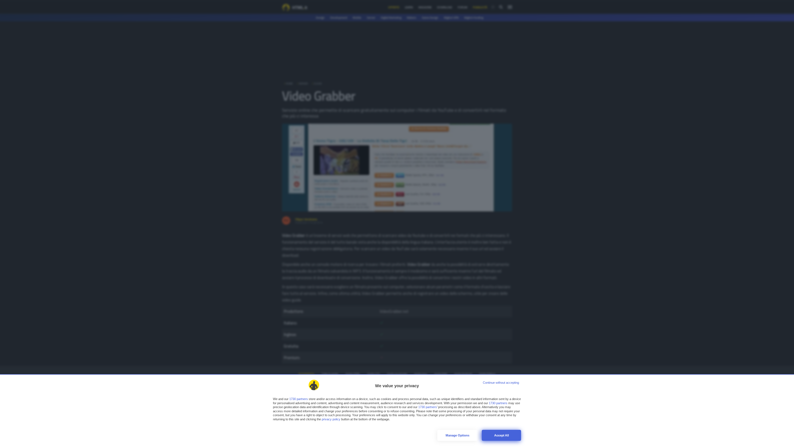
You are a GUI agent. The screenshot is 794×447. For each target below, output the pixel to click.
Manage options (457, 435)
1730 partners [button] (298, 399)
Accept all (501, 435)
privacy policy (331, 419)
